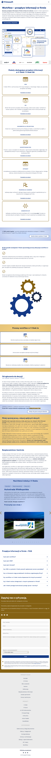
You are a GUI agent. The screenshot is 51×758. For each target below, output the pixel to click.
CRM (25, 84)
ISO (25, 105)
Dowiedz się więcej (25, 92)
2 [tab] (14, 542)
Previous (1, 513)
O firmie (25, 681)
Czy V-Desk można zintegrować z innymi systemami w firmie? (21, 581)
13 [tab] (36, 542)
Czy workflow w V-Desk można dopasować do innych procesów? (22, 577)
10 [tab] (30, 542)
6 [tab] (22, 542)
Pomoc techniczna (25, 697)
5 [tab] (20, 542)
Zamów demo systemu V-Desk (39, 236)
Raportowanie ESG (25, 147)
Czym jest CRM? (8, 561)
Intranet (25, 169)
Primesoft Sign (25, 713)
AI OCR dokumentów (25, 710)
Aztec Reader (25, 718)
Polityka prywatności (25, 750)
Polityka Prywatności (37, 663)
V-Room (25, 707)
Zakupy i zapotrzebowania (25, 739)
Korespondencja (25, 734)
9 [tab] (28, 542)
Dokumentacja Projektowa (25, 126)
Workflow (25, 745)
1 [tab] (12, 542)
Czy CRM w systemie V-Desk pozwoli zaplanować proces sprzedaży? (24, 569)
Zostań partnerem (25, 694)
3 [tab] (16, 542)
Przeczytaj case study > (13, 505)
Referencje (25, 689)
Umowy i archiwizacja (25, 736)
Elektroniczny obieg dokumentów (25, 728)
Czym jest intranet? (9, 565)
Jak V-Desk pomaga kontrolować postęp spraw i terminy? (20, 585)
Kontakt (25, 678)
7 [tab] (24, 542)
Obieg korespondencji (17, 486)
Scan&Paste (26, 721)
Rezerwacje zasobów (25, 190)
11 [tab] (32, 542)
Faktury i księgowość (25, 731)
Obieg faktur (7, 486)
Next (50, 513)
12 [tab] (34, 542)
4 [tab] (18, 542)
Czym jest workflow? (9, 556)
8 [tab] (26, 542)
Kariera (25, 686)
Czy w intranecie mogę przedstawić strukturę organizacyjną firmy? (23, 573)
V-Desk (25, 705)
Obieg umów (27, 486)
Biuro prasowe (25, 683)
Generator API (25, 211)
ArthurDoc (25, 715)
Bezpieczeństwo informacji (25, 692)
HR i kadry (25, 742)
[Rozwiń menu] (48, 2)
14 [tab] (38, 542)
